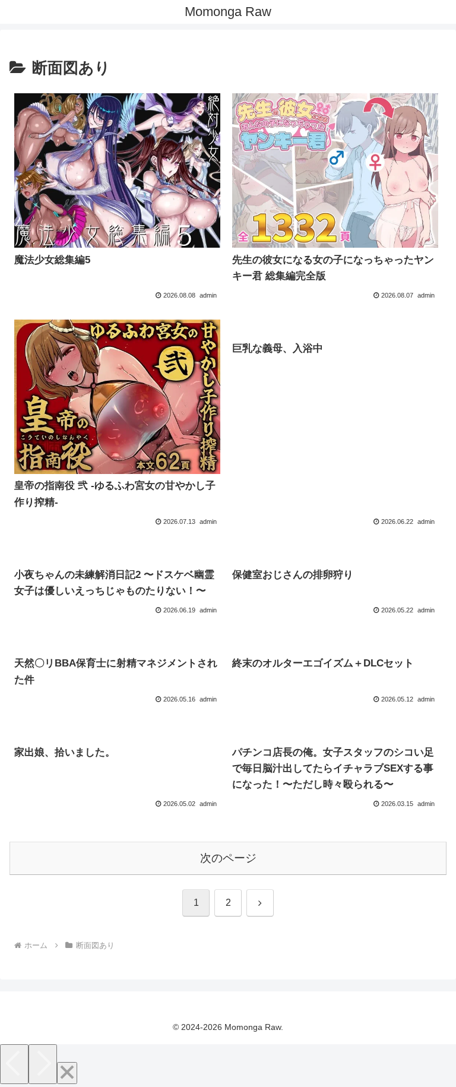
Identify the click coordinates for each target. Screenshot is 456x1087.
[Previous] (14, 1064)
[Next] (42, 1064)
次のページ (228, 858)
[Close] (67, 1073)
